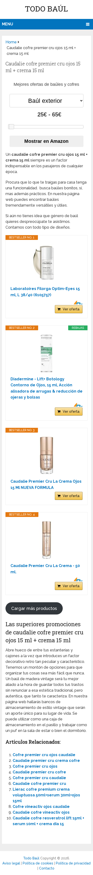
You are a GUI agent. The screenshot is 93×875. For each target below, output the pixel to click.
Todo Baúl (46, 8)
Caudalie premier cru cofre (39, 772)
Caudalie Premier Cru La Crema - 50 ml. (45, 568)
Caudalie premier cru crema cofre (46, 760)
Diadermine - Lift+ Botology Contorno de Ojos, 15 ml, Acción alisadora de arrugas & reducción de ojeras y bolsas (46, 388)
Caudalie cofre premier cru (39, 783)
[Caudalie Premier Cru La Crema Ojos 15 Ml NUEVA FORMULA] (46, 455)
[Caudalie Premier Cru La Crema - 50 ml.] (46, 540)
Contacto (46, 868)
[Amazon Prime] (76, 302)
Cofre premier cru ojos (35, 766)
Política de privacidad (73, 863)
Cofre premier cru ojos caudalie (44, 755)
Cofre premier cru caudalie (39, 778)
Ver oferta (71, 309)
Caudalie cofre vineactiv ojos (41, 812)
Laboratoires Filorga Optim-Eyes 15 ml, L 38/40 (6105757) (45, 291)
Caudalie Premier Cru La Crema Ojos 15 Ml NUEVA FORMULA (46, 484)
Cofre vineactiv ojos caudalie (41, 806)
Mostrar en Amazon (46, 141)
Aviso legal (11, 863)
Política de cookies (38, 863)
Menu (7, 24)
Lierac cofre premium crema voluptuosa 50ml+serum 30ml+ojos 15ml (46, 795)
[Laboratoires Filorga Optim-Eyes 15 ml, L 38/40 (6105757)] (46, 263)
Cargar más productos (34, 608)
